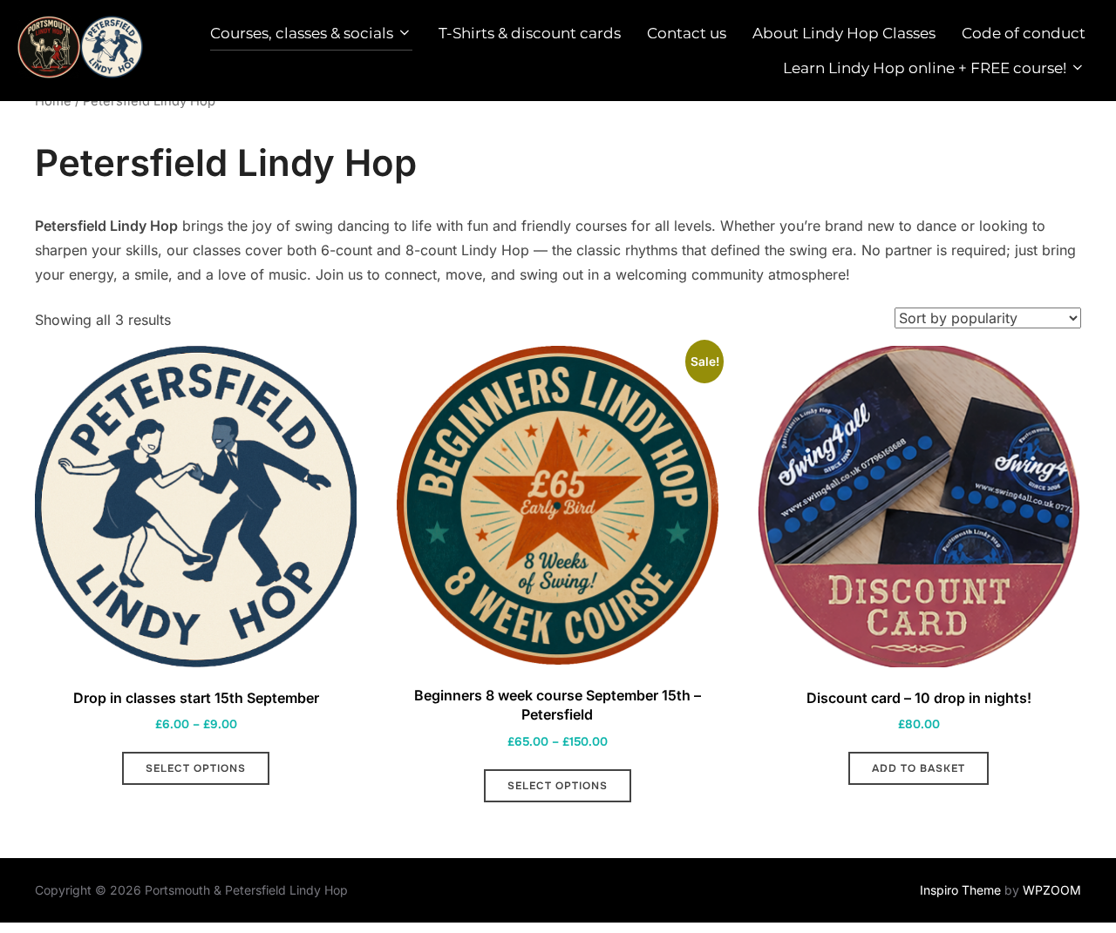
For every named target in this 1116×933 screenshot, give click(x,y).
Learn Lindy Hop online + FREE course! (924, 68)
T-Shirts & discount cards (530, 33)
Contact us (686, 33)
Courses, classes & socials (301, 33)
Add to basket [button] (918, 768)
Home (53, 101)
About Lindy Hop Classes (844, 33)
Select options (196, 768)
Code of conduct (1023, 33)
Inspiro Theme (960, 889)
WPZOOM (1052, 889)
